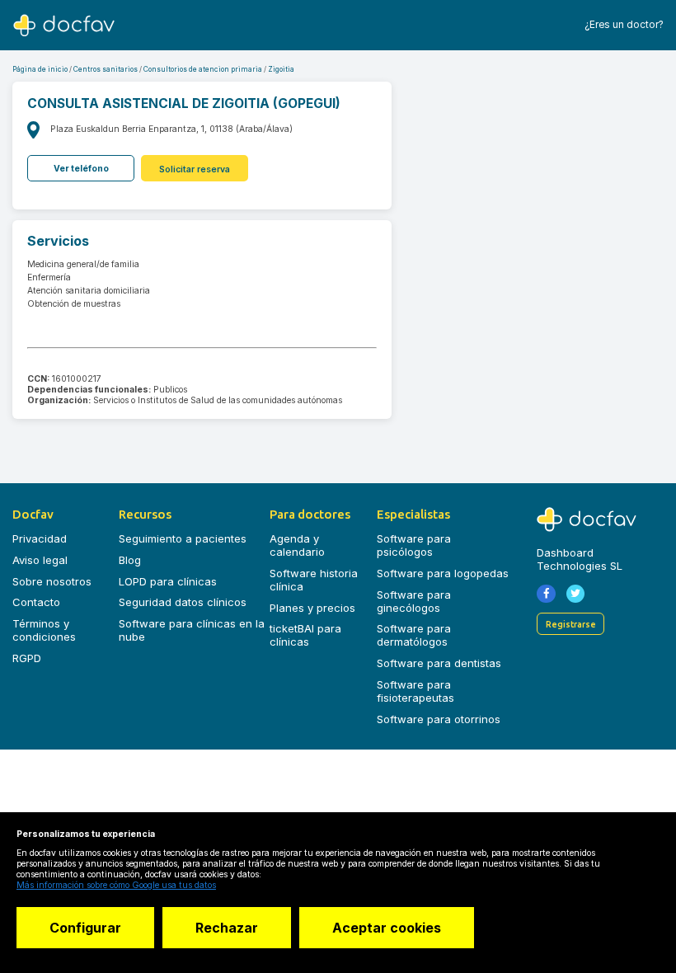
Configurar (85, 927)
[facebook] (546, 594)
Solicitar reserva (194, 169)
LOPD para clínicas (168, 581)
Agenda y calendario (297, 545)
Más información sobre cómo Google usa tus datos (116, 885)
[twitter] (575, 594)
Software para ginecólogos (414, 601)
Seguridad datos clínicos (182, 602)
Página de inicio (40, 69)
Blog (130, 559)
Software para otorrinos (438, 719)
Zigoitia (281, 69)
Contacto (36, 602)
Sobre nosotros (52, 581)
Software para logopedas (443, 573)
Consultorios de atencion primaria (202, 69)
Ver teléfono (81, 168)
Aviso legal (40, 559)
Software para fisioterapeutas (415, 691)
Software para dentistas (439, 663)
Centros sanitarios (105, 69)
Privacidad (39, 538)
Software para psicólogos (414, 545)
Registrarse (571, 623)
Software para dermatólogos (414, 635)
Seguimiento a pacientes (182, 538)
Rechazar (226, 927)
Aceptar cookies (386, 927)
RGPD (26, 658)
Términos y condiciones (44, 630)
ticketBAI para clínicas (305, 635)
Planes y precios (312, 607)
